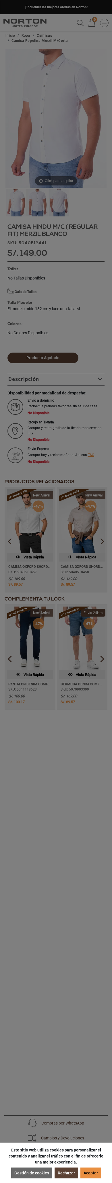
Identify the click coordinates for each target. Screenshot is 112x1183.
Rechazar (66, 1173)
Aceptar (91, 1173)
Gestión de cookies (31, 1173)
